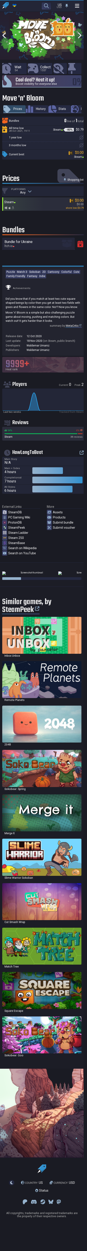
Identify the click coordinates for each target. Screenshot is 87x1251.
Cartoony (53, 271)
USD (64, 1182)
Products (59, 517)
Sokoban (34, 271)
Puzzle (10, 271)
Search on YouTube (22, 553)
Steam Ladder (18, 532)
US (34, 1182)
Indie (42, 276)
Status (43, 1190)
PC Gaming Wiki (19, 517)
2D (44, 271)
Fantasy (32, 276)
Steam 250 (16, 538)
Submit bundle (63, 522)
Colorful (66, 271)
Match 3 (22, 271)
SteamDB (15, 512)
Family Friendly (15, 276)
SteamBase (16, 543)
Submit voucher (64, 527)
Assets (58, 512)
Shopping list (75, 179)
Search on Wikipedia (22, 548)
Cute (76, 271)
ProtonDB (15, 522)
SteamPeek (16, 527)
